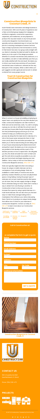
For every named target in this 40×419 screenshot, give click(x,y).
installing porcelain (6, 216)
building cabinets (15, 212)
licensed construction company (33, 212)
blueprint (24, 216)
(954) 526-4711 (28, 163)
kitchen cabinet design (14, 217)
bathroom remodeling (6, 212)
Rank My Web (30, 412)
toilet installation (23, 212)
